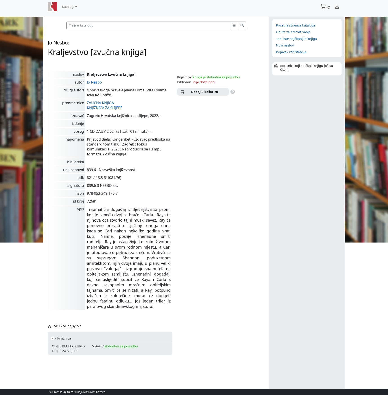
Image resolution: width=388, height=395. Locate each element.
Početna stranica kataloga (295, 25)
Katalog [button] (68, 6)
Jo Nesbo (94, 82)
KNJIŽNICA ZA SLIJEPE (104, 107)
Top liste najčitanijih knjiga (296, 39)
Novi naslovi (285, 45)
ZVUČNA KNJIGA (100, 102)
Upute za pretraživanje (293, 32)
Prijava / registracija (291, 52)
